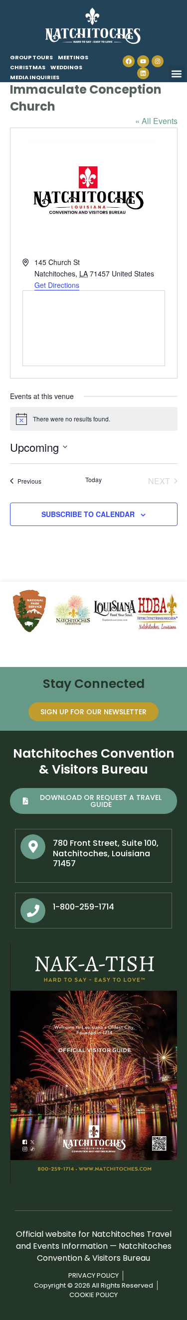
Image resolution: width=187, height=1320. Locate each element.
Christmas (27, 67)
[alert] (94, 419)
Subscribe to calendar (88, 514)
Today (93, 480)
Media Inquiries (34, 77)
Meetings (73, 57)
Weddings (66, 67)
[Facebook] (129, 61)
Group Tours (31, 57)
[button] (177, 74)
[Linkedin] (143, 73)
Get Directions (56, 285)
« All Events (156, 121)
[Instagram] (158, 61)
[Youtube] (143, 61)
